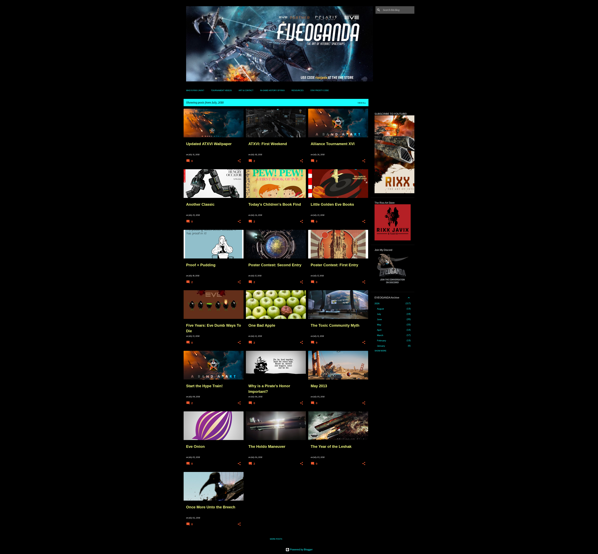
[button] (239, 161)
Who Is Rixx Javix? (195, 90)
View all (362, 103)
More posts (276, 539)
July (379, 314)
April (379, 330)
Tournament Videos (221, 90)
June (379, 319)
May (379, 324)
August (380, 309)
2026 (377, 303)
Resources (298, 90)
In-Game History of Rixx (272, 90)
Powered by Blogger (301, 549)
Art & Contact (246, 90)
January (381, 346)
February (381, 340)
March (380, 335)
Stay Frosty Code (319, 90)
